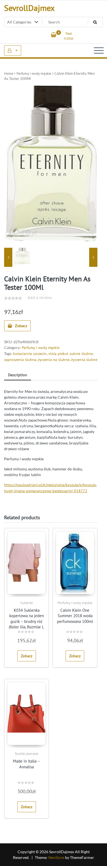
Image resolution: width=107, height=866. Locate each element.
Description (17, 374)
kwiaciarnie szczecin (30, 353)
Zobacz (21, 325)
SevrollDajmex (29, 7)
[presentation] (8, 257)
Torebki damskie (26, 753)
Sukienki (26, 603)
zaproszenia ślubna (20, 359)
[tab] (17, 375)
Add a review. (39, 297)
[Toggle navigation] (99, 50)
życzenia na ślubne (53, 359)
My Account (12, 50)
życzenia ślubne (84, 359)
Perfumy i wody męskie (33, 73)
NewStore (56, 857)
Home (8, 73)
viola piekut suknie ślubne (70, 353)
